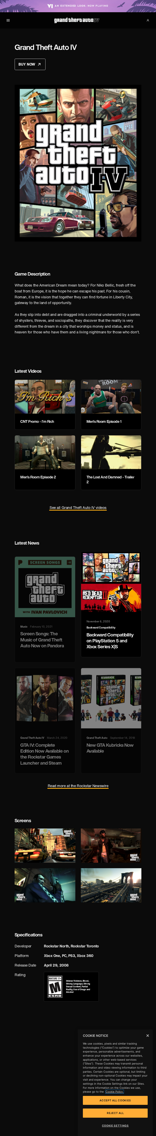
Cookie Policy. (115, 1091)
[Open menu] (8, 20)
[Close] (147, 1035)
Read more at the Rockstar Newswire (78, 785)
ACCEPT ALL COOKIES (115, 1100)
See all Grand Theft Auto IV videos (78, 507)
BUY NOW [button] (32, 65)
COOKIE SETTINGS (115, 1125)
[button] (148, 20)
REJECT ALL (115, 1113)
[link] (55, 987)
